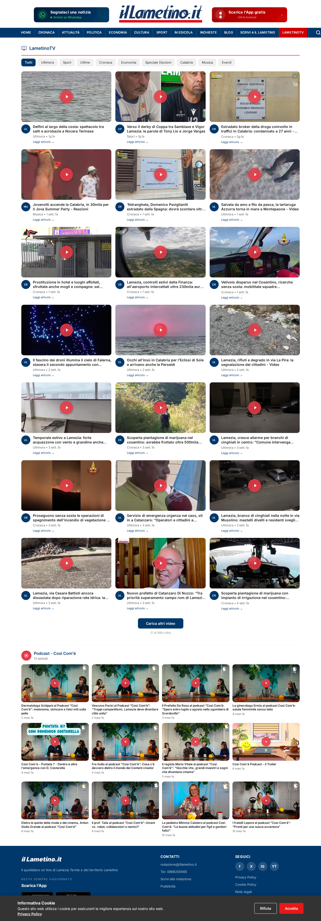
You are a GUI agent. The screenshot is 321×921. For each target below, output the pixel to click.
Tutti (28, 62)
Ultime (85, 62)
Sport (161, 32)
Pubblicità (167, 886)
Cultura (141, 32)
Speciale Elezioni (158, 62)
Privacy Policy (30, 914)
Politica (94, 32)
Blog (228, 32)
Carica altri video (160, 623)
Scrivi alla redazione (175, 879)
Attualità (70, 32)
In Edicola (184, 32)
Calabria (186, 62)
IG (263, 866)
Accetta (291, 908)
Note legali (243, 892)
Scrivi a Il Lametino (257, 32)
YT (274, 866)
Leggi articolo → (43, 141)
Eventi (226, 62)
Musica (207, 62)
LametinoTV (293, 32)
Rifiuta (265, 908)
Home (26, 32)
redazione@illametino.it (178, 864)
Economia (118, 32)
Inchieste (208, 32)
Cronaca (46, 32)
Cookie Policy (245, 884)
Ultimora (47, 62)
